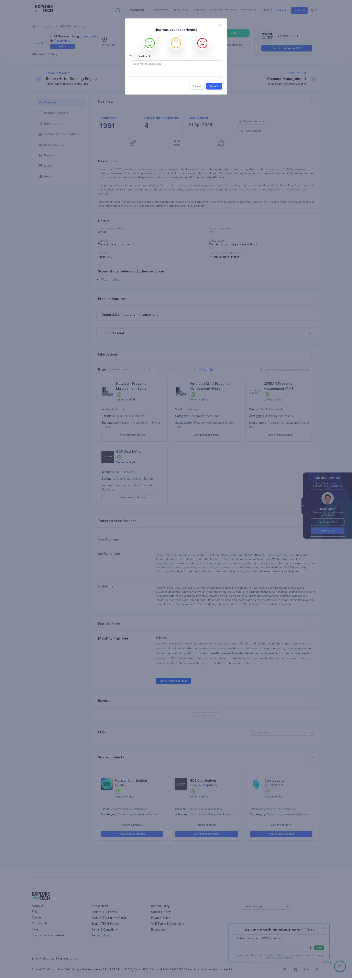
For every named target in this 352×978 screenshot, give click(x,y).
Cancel (197, 86)
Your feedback (140, 56)
